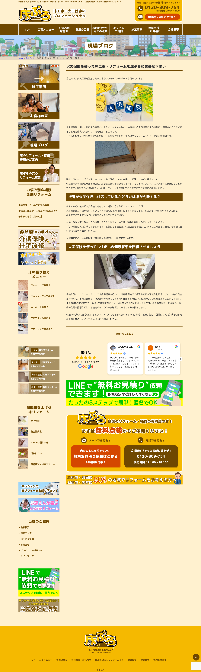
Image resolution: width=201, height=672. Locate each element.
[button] (180, 359)
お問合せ (145, 659)
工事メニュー (46, 29)
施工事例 (136, 29)
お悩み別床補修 (64, 29)
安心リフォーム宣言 (30, 175)
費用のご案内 (35, 157)
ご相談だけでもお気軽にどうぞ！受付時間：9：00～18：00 (151, 456)
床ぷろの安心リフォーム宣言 (109, 659)
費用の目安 (82, 29)
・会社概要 (23, 527)
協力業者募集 (160, 659)
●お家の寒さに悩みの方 (30, 216)
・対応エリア (25, 533)
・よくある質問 (26, 538)
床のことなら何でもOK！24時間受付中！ (96, 456)
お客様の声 (39, 115)
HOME (20, 58)
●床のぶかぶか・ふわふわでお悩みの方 (38, 210)
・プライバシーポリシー (30, 550)
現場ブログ (30, 58)
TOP (27, 29)
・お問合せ (23, 544)
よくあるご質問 (118, 29)
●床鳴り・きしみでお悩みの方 (33, 205)
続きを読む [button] (115, 370)
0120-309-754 (162, 7)
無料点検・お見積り (155, 29)
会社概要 (173, 29)
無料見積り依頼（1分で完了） (162, 16)
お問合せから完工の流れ (100, 29)
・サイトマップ (26, 556)
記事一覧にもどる (124, 333)
